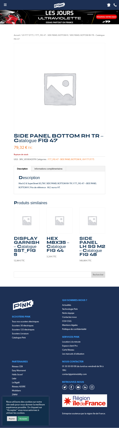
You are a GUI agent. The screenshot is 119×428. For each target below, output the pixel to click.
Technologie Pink (70, 309)
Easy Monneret (19, 370)
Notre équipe (68, 313)
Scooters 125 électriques (23, 329)
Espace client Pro (70, 345)
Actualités (66, 305)
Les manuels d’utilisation (73, 354)
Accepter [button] (23, 419)
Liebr (14, 378)
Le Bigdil (16, 382)
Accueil (17, 35)
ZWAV (15, 394)
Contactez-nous (69, 317)
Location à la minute (71, 341)
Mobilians (16, 390)
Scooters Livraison (20, 333)
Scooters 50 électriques (22, 325)
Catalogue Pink (19, 337)
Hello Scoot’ (17, 374)
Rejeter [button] (12, 419)
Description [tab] (22, 168)
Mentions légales (70, 325)
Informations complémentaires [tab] (48, 168)
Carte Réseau (68, 350)
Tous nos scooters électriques (25, 321)
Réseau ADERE (18, 386)
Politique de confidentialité (74, 329)
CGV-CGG (66, 321)
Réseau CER (17, 366)
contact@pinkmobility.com (74, 374)
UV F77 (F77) (28, 35)
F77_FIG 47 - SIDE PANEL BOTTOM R (52, 35)
